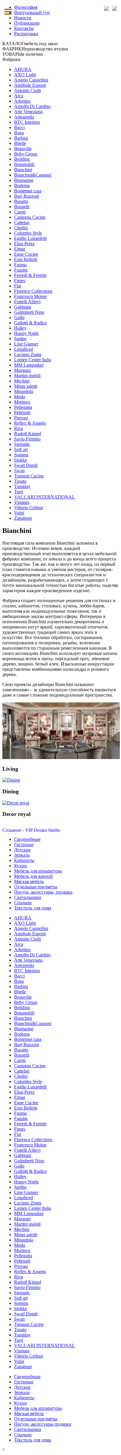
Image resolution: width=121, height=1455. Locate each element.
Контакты (24, 28)
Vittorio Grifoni (28, 507)
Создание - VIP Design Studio (31, 830)
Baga (19, 132)
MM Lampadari (28, 365)
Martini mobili (27, 375)
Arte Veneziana (28, 111)
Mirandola (23, 391)
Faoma (20, 264)
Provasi (21, 417)
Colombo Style (28, 233)
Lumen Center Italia (32, 359)
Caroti (20, 211)
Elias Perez (24, 243)
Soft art (21, 449)
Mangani (22, 370)
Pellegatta (23, 407)
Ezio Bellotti (25, 259)
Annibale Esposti (30, 85)
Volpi (19, 512)
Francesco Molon (30, 296)
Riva (18, 428)
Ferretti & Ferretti (30, 275)
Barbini (21, 137)
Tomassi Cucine (29, 475)
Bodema (22, 185)
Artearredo (24, 116)
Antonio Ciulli (27, 90)
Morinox (22, 401)
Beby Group (25, 153)
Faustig (21, 269)
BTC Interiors (27, 122)
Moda (19, 396)
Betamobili (24, 164)
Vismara (21, 502)
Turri (18, 491)
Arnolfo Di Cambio (32, 106)
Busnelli (21, 206)
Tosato (20, 481)
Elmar (19, 248)
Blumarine (23, 180)
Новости (22, 17)
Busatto (21, 201)
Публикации (27, 23)
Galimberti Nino (29, 312)
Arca (18, 95)
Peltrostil (22, 412)
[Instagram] (114, 8)
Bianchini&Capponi (32, 174)
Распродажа (26, 33)
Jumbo (20, 338)
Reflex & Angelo (30, 423)
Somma (21, 454)
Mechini (21, 380)
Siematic (22, 444)
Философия (25, 7)
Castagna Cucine (30, 217)
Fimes (19, 280)
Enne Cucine (26, 254)
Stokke (20, 460)
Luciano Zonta (27, 354)
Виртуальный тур (32, 12)
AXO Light (25, 74)
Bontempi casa (27, 190)
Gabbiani (22, 306)
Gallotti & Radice (30, 322)
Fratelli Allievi (27, 301)
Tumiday (22, 486)
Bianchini (23, 169)
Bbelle (20, 143)
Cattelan (21, 222)
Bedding (22, 159)
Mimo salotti (25, 386)
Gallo (19, 317)
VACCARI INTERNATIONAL (44, 496)
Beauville (23, 148)
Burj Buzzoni (26, 196)
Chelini (21, 227)
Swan (19, 470)
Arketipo (22, 101)
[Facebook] (106, 8)
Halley (20, 328)
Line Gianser (26, 343)
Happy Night (26, 333)
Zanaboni (23, 518)
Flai (17, 285)
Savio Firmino (27, 438)
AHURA (22, 69)
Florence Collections (33, 291)
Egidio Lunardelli (30, 238)
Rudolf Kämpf (27, 433)
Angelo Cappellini (31, 79)
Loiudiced (23, 349)
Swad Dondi (26, 465)
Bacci (19, 127)
